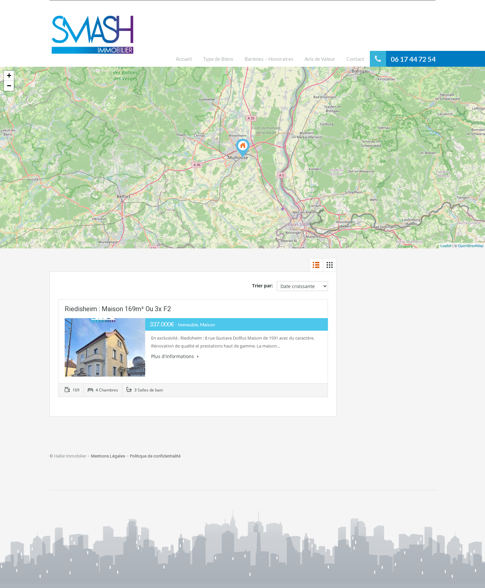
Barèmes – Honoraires (268, 59)
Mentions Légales (108, 456)
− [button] (9, 86)
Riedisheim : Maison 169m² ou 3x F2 (118, 309)
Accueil (184, 59)
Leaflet (445, 245)
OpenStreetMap (470, 245)
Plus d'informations (173, 356)
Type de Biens (218, 59)
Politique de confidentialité (155, 456)
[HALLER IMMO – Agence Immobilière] (92, 38)
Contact (355, 59)
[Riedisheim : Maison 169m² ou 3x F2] (243, 148)
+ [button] (9, 75)
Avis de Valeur (320, 59)
